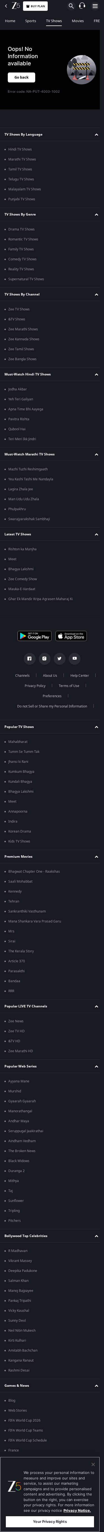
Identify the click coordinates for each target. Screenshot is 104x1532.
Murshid (14, 1096)
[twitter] (57, 664)
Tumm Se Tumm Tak (23, 756)
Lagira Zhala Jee (20, 494)
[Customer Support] (82, 6)
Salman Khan (18, 1285)
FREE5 (99, 21)
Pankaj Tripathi (19, 1305)
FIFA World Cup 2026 (24, 1425)
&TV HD (14, 1046)
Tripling (14, 1215)
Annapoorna (17, 816)
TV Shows (54, 21)
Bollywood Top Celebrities (25, 1241)
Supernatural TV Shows (26, 284)
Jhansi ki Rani (18, 766)
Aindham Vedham (22, 1146)
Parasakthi (16, 976)
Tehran (13, 906)
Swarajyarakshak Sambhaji (29, 524)
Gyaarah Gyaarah (22, 1106)
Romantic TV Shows (23, 244)
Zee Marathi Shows (23, 334)
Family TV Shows (21, 254)
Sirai (11, 946)
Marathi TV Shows (22, 164)
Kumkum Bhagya (21, 776)
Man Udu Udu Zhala (23, 504)
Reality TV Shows (21, 274)
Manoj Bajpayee (20, 1295)
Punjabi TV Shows (21, 204)
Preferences (49, 701)
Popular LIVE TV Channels (25, 1011)
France (13, 1455)
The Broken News (21, 1155)
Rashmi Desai (18, 1375)
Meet (12, 564)
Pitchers (14, 1225)
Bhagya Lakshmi (21, 574)
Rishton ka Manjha (22, 554)
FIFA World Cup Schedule (27, 1445)
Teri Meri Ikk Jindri (22, 444)
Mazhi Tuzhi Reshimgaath (28, 474)
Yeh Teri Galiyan (20, 404)
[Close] (93, 1464)
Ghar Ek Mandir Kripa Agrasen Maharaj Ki (40, 604)
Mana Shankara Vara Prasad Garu (34, 926)
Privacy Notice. (77, 1510)
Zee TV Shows (19, 314)
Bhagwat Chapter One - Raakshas (34, 876)
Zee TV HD (16, 1036)
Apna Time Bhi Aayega (25, 414)
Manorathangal (20, 1116)
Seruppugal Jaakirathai (25, 1136)
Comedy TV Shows (22, 264)
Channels (20, 680)
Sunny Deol (17, 1325)
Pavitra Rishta (18, 424)
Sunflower (16, 1205)
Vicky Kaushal (18, 1315)
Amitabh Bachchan (22, 1355)
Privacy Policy (33, 690)
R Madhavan (17, 1255)
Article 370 (16, 966)
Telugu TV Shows (21, 184)
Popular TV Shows (19, 731)
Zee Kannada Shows (23, 344)
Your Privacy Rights (50, 1521)
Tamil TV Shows (20, 174)
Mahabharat (17, 746)
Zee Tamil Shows (21, 354)
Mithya (13, 1185)
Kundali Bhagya (20, 786)
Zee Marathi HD (20, 1056)
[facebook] (27, 664)
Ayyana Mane (18, 1086)
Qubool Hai (17, 434)
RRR (11, 996)
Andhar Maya (18, 1126)
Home (10, 21)
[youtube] (72, 664)
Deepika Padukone (22, 1275)
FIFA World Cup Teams (25, 1435)
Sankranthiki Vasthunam (27, 916)
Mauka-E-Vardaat (21, 594)
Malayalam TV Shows (24, 194)
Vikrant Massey (20, 1265)
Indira (12, 826)
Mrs (11, 936)
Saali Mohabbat (20, 886)
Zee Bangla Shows (22, 364)
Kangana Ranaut (21, 1365)
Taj (10, 1195)
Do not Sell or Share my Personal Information (50, 711)
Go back (21, 77)
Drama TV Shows (21, 234)
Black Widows (18, 1165)
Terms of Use (67, 690)
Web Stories (17, 1415)
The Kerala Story (21, 956)
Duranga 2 (16, 1175)
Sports (30, 21)
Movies (78, 21)
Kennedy (15, 896)
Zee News (16, 1026)
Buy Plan (38, 6)
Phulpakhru (17, 514)
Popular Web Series (20, 1071)
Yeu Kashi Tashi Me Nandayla (30, 484)
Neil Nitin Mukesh (21, 1335)
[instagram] (42, 664)
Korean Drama (19, 836)
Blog (11, 1405)
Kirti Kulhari (17, 1345)
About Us (48, 680)
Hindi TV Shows (20, 154)
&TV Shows (16, 324)
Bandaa (14, 986)
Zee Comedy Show (22, 584)
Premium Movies (18, 861)
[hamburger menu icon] (95, 6)
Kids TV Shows (19, 846)
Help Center (77, 680)
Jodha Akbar (17, 394)
